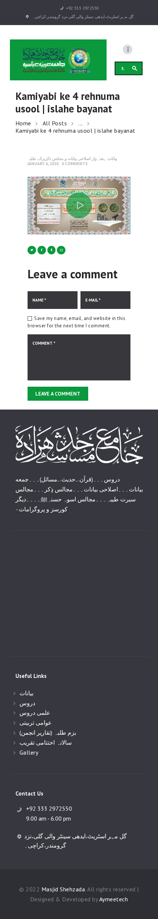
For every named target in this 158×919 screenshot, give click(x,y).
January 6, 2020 (43, 163)
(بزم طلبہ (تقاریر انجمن (47, 732)
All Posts (55, 123)
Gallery (29, 752)
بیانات (112, 158)
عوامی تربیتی (35, 722)
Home (23, 123)
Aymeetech (113, 899)
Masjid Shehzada (63, 889)
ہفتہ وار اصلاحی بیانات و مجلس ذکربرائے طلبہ (67, 158)
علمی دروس (35, 712)
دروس (27, 703)
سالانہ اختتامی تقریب (45, 742)
